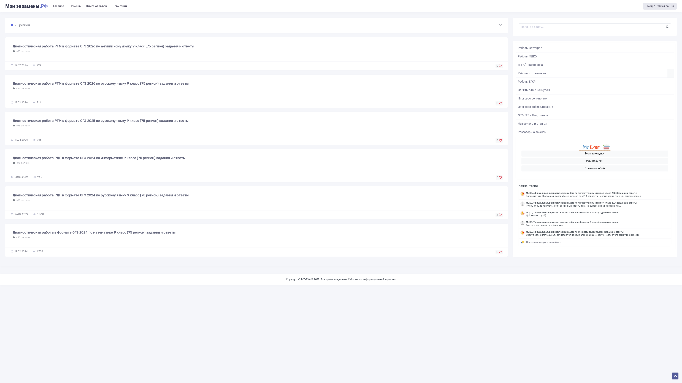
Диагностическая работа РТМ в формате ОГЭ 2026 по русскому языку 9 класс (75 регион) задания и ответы (101, 83)
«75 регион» (23, 51)
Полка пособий (594, 168)
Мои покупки (594, 161)
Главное (58, 6)
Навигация (120, 6)
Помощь (75, 6)
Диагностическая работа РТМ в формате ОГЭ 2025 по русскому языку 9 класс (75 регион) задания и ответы (100, 121)
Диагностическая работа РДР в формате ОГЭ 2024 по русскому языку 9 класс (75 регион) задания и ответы (101, 195)
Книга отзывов (96, 6)
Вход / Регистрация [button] (660, 6)
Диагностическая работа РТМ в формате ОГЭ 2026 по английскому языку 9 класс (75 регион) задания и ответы (103, 46)
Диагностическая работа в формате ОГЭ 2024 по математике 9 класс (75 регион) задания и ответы (94, 232)
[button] (256, 25)
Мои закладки (594, 153)
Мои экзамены (26, 6)
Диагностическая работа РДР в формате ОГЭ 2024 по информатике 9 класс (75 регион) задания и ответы (99, 158)
